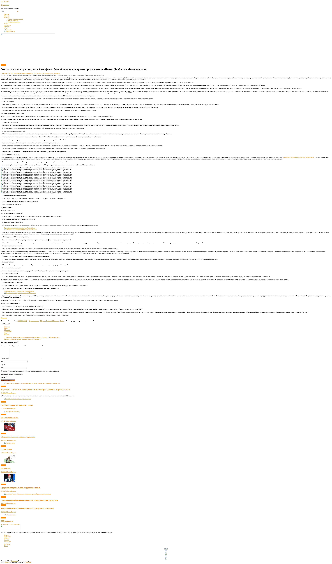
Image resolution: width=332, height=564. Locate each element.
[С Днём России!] (9, 443)
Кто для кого (6, 468)
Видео (6, 23)
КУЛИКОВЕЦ (22, 321)
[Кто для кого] (9, 462)
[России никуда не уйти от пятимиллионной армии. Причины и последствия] (27, 494)
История (6, 17)
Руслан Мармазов (47, 73)
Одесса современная (14, 22)
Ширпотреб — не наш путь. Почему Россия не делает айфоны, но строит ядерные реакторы (35, 390)
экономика (57, 73)
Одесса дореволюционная (15, 19)
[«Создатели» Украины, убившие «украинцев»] (9, 430)
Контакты (7, 26)
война (31, 73)
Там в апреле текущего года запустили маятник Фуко (298, 157)
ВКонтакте (55, 321)
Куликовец (5, 5)
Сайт (2, 368)
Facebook (49, 321)
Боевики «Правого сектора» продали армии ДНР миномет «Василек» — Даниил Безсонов (31, 337)
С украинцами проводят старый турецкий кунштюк (20, 488)
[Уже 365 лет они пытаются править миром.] (17, 399)
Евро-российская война (9, 418)
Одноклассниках (34, 321)
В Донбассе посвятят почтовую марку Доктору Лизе (19, 228)
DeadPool (16, 73)
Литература (7, 25)
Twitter (62, 321)
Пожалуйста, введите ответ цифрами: (12, 374)
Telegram (42, 321)
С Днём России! (6, 449)
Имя (2, 361)
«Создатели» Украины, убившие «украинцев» (18, 437)
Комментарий (5, 358)
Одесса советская (13, 20)
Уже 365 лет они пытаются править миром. (17, 405)
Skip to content (5, 1)
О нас (6, 28)
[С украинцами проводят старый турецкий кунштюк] (9, 481)
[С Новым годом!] (9, 515)
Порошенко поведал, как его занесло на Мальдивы (19, 291)
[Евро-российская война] (11, 411)
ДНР (35, 73)
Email (3, 364)
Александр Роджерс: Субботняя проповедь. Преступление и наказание (27, 508)
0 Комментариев (24, 73)
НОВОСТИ (7, 536)
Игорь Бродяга (11, 393)
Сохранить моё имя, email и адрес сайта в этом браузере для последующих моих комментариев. (31, 371)
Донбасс (39, 73)
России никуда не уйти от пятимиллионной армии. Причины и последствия (29, 500)
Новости (6, 16)
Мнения (6, 14)
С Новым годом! (7, 521)
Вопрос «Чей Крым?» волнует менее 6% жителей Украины (22, 339)
